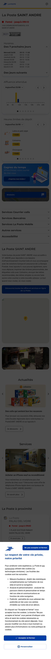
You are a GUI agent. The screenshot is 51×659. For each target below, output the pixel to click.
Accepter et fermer (26, 638)
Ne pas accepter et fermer (35, 548)
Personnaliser (27, 647)
